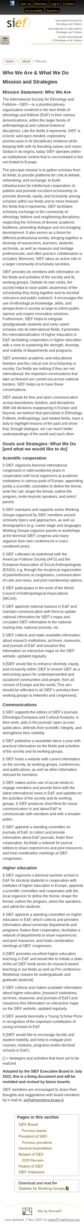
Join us (25, 4)
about (26, 61)
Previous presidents (37, 1142)
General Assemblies (35, 1148)
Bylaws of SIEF (31, 1154)
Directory (40, 4)
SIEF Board (28, 1125)
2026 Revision (33, 1160)
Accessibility (34, 11)
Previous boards (34, 1131)
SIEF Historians (31, 1172)
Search (51, 11)
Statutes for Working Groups (42, 1188)
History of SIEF (30, 1166)
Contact (68, 4)
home (9, 61)
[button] (4, 40)
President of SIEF (33, 1136)
